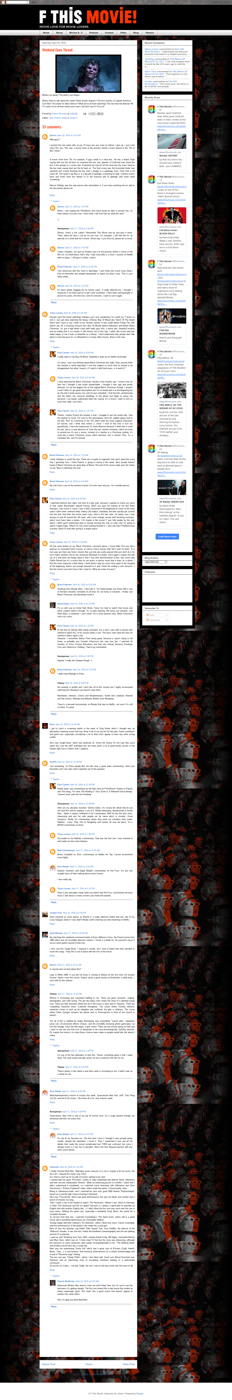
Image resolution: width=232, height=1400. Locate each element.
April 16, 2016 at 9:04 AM (81, 352)
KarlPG (53, 762)
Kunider (148, 81)
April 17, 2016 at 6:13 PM (76, 1067)
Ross (52, 724)
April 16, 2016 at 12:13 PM (82, 604)
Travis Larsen (56, 313)
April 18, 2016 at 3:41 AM (71, 1167)
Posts (152, 615)
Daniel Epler (63, 604)
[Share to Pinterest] (102, 113)
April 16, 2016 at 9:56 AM (84, 584)
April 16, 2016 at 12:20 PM (70, 762)
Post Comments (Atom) (95, 1374)
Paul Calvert (63, 352)
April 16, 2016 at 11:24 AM (68, 724)
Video (123, 32)
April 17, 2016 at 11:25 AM (88, 850)
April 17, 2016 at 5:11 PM (83, 888)
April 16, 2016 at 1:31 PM (81, 626)
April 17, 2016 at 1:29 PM (81, 1051)
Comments (154, 620)
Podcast (93, 32)
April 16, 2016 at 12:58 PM (82, 804)
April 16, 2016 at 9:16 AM (83, 377)
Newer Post (48, 1364)
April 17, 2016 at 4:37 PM (81, 1134)
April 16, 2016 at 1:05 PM (83, 834)
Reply (52, 195)
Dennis (53, 135)
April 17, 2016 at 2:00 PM (81, 228)
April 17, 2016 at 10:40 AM (76, 933)
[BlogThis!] (93, 113)
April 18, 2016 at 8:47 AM (87, 1281)
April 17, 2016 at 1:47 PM (76, 206)
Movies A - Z (76, 32)
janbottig (149, 59)
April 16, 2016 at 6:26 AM (75, 313)
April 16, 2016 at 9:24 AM (76, 481)
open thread (54, 118)
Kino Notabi (63, 866)
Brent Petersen (64, 267)
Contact (109, 32)
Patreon (150, 32)
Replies (56, 201)
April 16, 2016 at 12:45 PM (82, 784)
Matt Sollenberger (66, 850)
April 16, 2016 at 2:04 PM (81, 656)
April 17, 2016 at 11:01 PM (85, 267)
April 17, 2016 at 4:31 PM (76, 247)
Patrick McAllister (66, 1281)
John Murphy (56, 933)
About (59, 32)
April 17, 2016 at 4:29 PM (74, 1111)
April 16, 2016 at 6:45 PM (74, 913)
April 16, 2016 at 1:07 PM (81, 411)
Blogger (139, 1393)
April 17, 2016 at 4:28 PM (73, 1091)
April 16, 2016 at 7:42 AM (76, 455)
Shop (136, 32)
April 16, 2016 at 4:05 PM (76, 683)
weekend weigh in (69, 118)
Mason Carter (151, 49)
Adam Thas (150, 71)
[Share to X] (96, 113)
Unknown (54, 1167)
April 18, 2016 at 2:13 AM (76, 286)
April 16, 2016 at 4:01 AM (69, 135)
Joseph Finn (56, 913)
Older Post (129, 1364)
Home (46, 32)
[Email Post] (84, 113)
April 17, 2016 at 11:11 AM (69, 965)
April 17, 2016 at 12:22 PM (69, 994)
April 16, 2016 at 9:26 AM (74, 499)
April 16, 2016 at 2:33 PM (84, 669)
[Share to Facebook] (99, 113)
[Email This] (90, 113)
